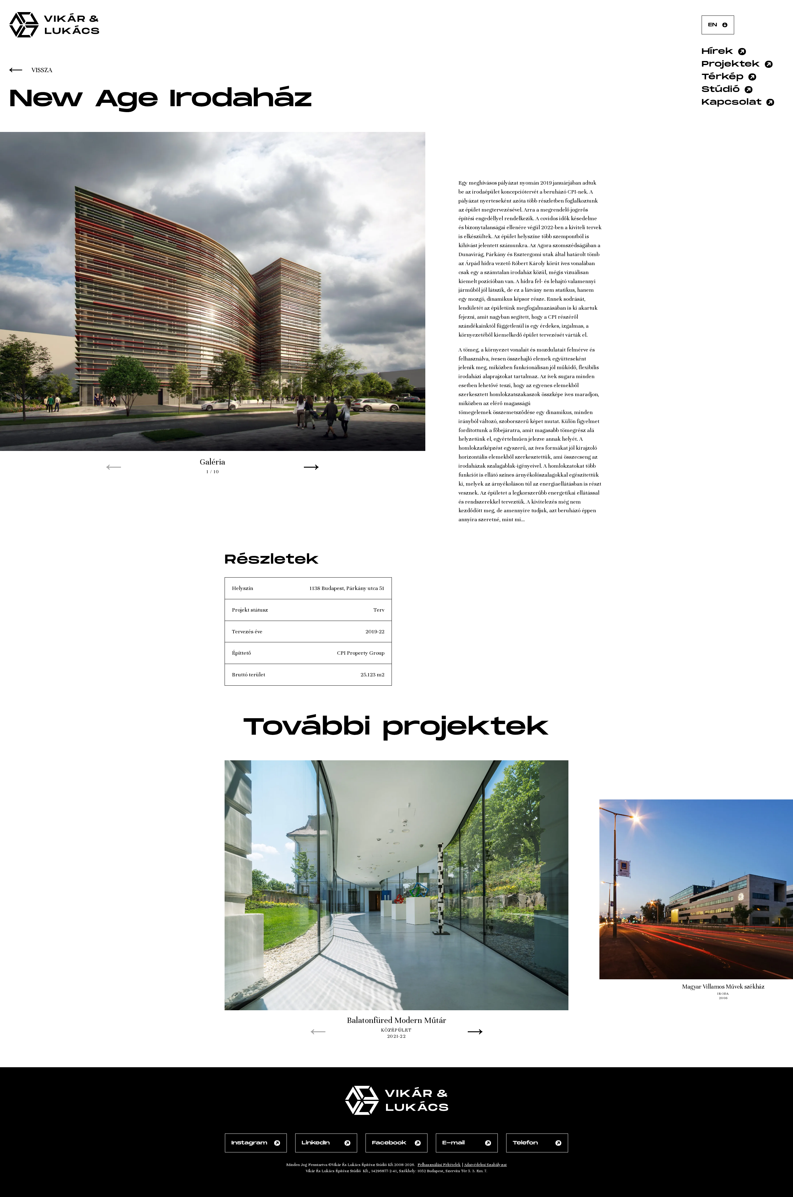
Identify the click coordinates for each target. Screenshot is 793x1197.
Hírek (718, 51)
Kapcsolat (732, 102)
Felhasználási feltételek (439, 1164)
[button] (212, 303)
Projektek (731, 64)
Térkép (723, 77)
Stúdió (721, 89)
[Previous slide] (113, 467)
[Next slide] (311, 467)
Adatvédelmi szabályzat (485, 1164)
